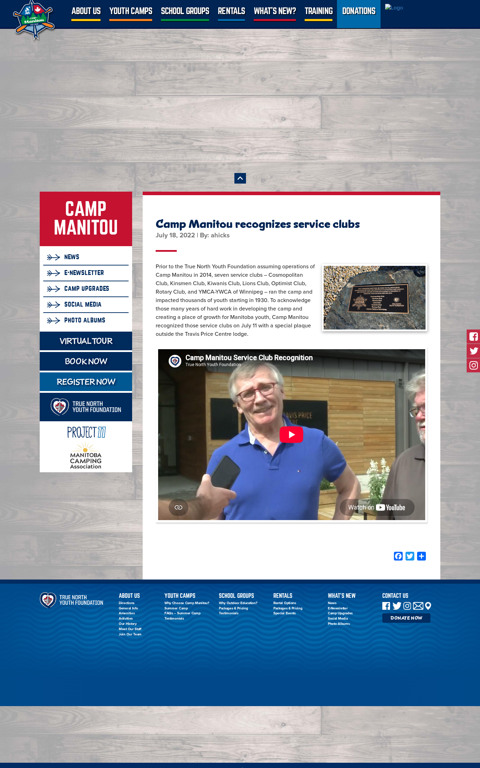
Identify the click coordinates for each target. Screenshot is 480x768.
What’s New (342, 596)
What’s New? (275, 11)
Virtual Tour (86, 340)
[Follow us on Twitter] (473, 351)
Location (428, 606)
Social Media (83, 304)
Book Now (86, 361)
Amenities (127, 613)
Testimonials (174, 618)
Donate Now (406, 618)
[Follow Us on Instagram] (473, 365)
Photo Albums (84, 320)
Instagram (407, 606)
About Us (85, 11)
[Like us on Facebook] (473, 336)
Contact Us (395, 596)
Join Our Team (130, 634)
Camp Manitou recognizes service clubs (258, 224)
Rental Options (284, 603)
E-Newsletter (84, 272)
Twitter (396, 606)
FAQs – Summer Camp (182, 613)
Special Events (284, 613)
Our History (128, 624)
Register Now (86, 381)
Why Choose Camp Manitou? (186, 603)
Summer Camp (176, 608)
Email (418, 606)
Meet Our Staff (130, 629)
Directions (127, 603)
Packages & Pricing (233, 608)
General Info (128, 608)
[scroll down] (240, 178)
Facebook (386, 606)
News (71, 256)
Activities (126, 618)
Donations (358, 11)
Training (318, 11)
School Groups (185, 11)
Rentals (231, 11)
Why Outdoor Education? (238, 603)
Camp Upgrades (86, 288)
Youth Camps (130, 11)
